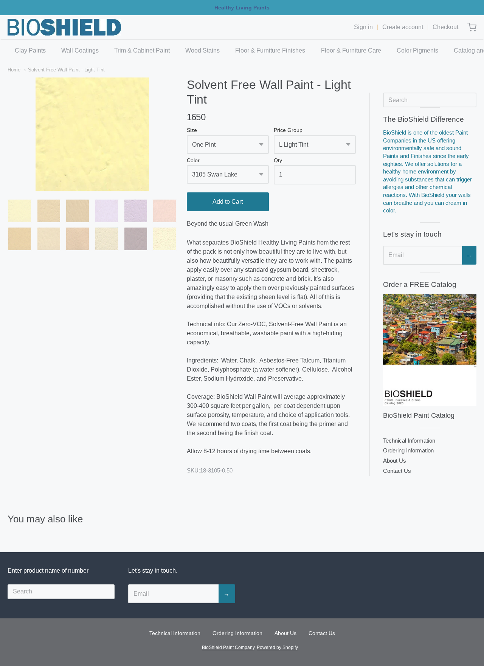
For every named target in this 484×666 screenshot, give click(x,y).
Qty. (278, 160)
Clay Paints (30, 50)
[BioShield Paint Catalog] (429, 350)
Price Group (288, 130)
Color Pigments (417, 50)
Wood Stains (202, 50)
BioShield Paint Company (228, 647)
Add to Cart (228, 201)
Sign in (363, 27)
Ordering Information (408, 450)
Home (14, 70)
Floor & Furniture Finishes (270, 50)
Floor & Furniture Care (351, 50)
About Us (394, 460)
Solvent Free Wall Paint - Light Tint (66, 70)
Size (192, 130)
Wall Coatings (80, 50)
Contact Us (397, 471)
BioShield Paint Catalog (419, 415)
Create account (402, 27)
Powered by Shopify (277, 647)
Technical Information (409, 440)
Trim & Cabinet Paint (142, 50)
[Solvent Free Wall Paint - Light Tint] (20, 211)
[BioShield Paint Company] (64, 27)
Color (193, 160)
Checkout (445, 27)
